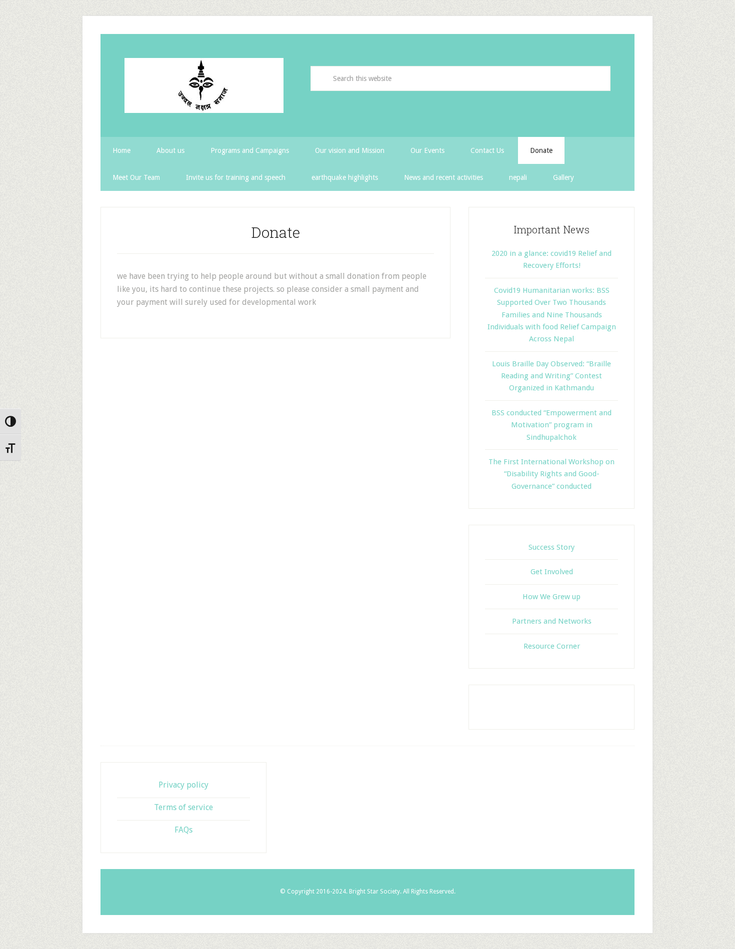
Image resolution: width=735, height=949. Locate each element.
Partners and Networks (552, 621)
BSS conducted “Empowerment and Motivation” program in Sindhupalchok (552, 425)
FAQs (183, 830)
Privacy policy (183, 785)
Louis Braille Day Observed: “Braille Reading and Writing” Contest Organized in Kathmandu (551, 376)
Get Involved (551, 571)
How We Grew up (551, 596)
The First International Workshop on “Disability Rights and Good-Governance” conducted (551, 474)
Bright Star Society (204, 85)
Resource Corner (552, 646)
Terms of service (183, 807)
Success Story (551, 547)
